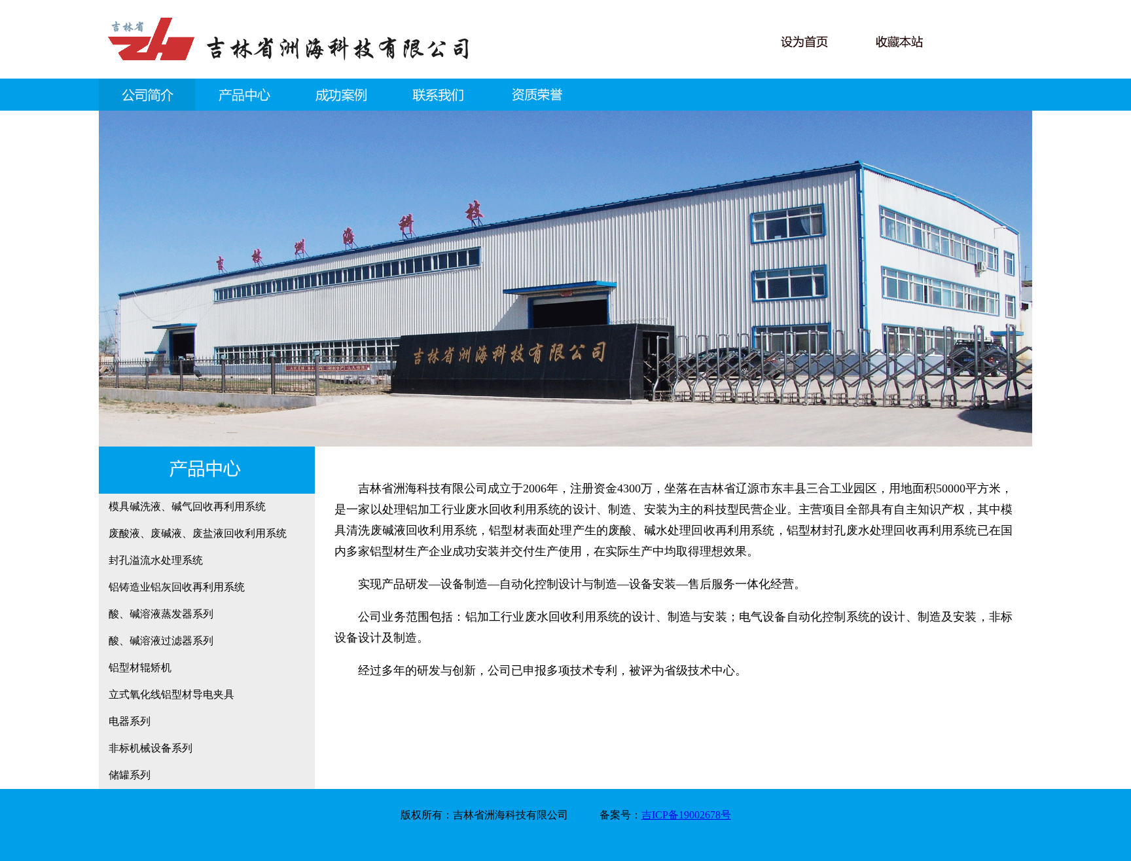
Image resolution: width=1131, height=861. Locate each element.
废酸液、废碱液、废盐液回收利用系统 (198, 533)
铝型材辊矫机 (140, 667)
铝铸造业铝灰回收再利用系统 (177, 587)
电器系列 (130, 721)
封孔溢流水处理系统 (156, 560)
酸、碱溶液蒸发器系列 (161, 613)
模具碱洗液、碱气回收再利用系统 (187, 506)
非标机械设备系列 (150, 748)
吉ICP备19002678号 (686, 814)
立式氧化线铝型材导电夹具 (171, 694)
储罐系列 (130, 774)
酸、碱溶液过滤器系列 (161, 640)
